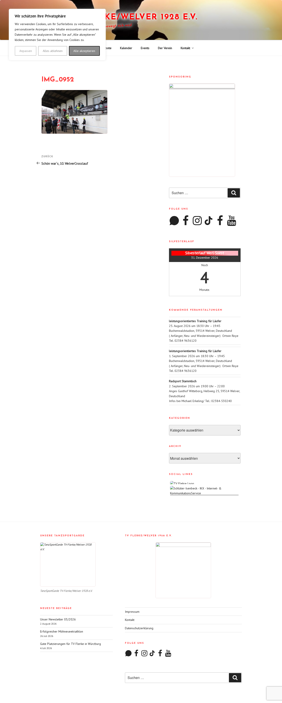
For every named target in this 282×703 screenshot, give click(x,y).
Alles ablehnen (53, 51)
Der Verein (165, 48)
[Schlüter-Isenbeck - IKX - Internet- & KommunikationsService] (204, 493)
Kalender (126, 48)
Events (145, 48)
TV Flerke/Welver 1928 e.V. (132, 17)
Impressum (132, 612)
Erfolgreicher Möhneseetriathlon (61, 631)
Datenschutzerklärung (139, 628)
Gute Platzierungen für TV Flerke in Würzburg (70, 644)
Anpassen (25, 51)
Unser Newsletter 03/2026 (58, 619)
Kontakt (185, 48)
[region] (57, 34)
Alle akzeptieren (84, 51)
